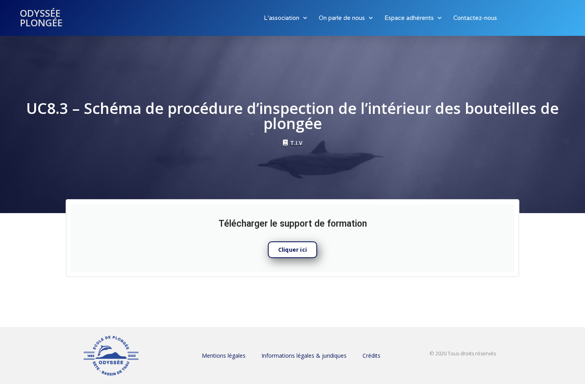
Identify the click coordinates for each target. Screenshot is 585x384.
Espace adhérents (409, 18)
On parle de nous (342, 18)
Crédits (371, 355)
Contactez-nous (475, 18)
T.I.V (296, 143)
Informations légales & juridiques (304, 355)
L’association (281, 18)
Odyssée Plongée (41, 17)
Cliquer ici (292, 249)
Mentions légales (224, 355)
